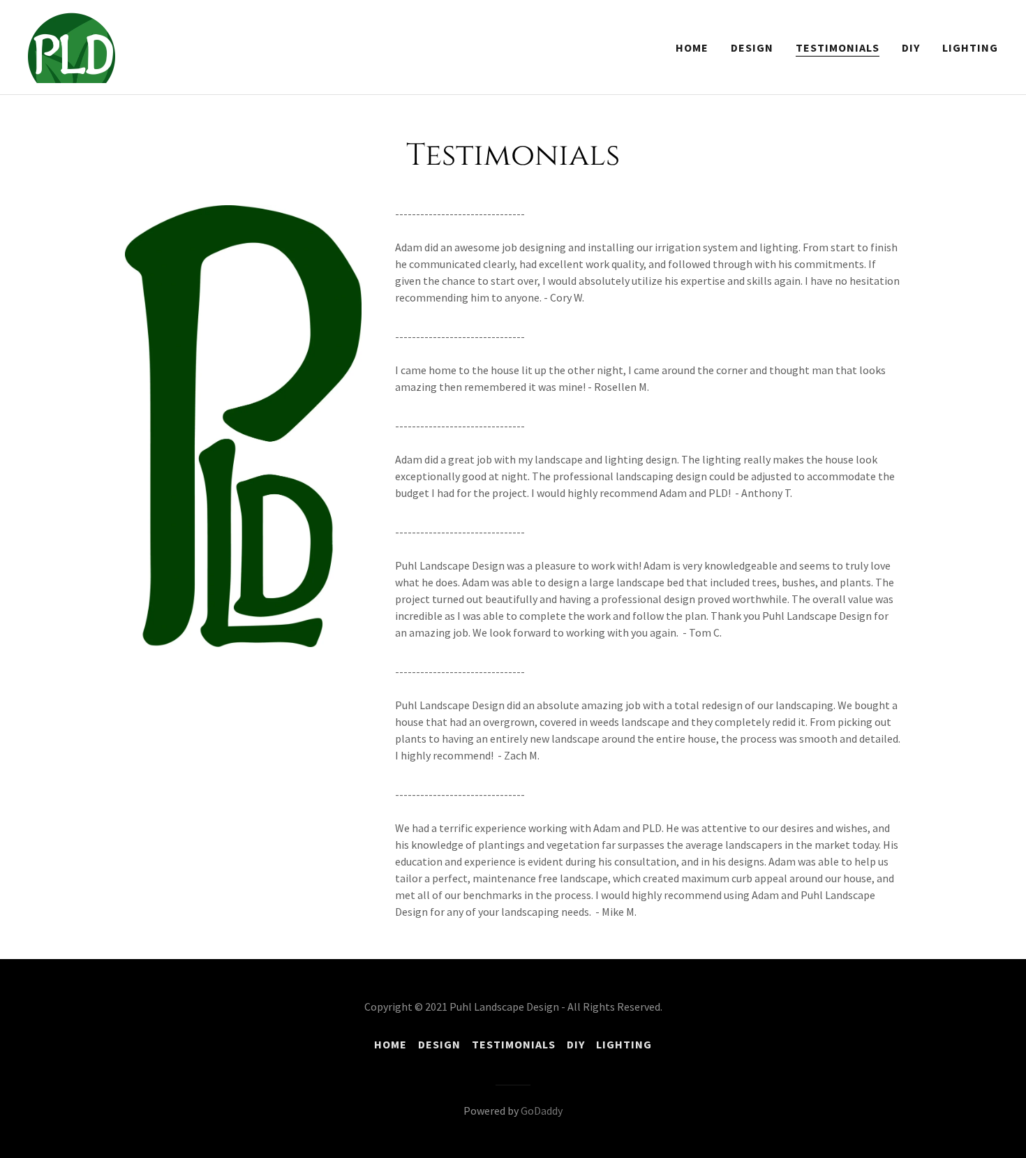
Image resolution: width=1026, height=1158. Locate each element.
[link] (71, 45)
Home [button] (390, 1044)
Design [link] (752, 47)
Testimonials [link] (837, 47)
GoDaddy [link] (542, 1111)
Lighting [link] (970, 47)
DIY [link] (911, 47)
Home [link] (692, 47)
